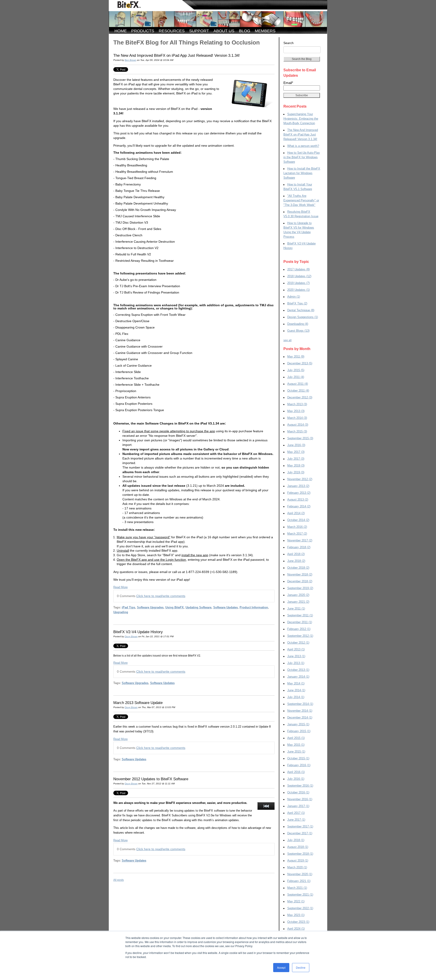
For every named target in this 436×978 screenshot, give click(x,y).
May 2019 (296, 465)
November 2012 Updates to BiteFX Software (150, 779)
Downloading (297, 324)
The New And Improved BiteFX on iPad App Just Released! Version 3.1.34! (176, 55)
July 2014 (295, 697)
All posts (118, 880)
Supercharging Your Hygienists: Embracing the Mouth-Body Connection (300, 118)
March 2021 (297, 887)
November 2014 (299, 710)
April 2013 (296, 649)
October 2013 (298, 670)
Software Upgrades (150, 607)
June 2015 (296, 751)
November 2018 (299, 574)
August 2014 (297, 424)
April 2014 (296, 513)
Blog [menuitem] (244, 31)
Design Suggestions (302, 317)
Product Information (254, 607)
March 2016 (297, 527)
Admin (293, 296)
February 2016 (298, 765)
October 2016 (298, 792)
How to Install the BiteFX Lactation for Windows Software (301, 173)
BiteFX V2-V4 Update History (138, 632)
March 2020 (297, 867)
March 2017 (297, 533)
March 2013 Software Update (138, 703)
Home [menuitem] (120, 31)
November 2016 (299, 799)
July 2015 (295, 370)
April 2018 (296, 554)
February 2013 (298, 492)
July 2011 (295, 377)
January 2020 (298, 595)
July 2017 (295, 458)
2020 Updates (298, 289)
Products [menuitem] (142, 31)
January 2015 (298, 724)
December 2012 (299, 397)
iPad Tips (128, 607)
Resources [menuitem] (172, 31)
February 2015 (298, 731)
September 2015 (300, 438)
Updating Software (198, 607)
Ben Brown (130, 60)
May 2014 (296, 683)
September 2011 (300, 615)
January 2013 (298, 486)
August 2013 (297, 499)
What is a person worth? (303, 146)
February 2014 (298, 506)
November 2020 (299, 874)
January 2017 (298, 806)
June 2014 (296, 690)
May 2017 (296, 452)
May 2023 (296, 915)
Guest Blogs (298, 330)
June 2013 (296, 656)
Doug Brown (131, 636)
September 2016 (300, 785)
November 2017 (299, 540)
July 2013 (295, 663)
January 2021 (298, 601)
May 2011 (295, 356)
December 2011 (299, 622)
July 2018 (295, 840)
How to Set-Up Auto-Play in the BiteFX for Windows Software (301, 157)
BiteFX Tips (297, 303)
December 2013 (299, 363)
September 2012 (300, 635)
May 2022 (296, 901)
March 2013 (297, 404)
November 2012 (299, 479)
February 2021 (298, 881)
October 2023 (298, 922)
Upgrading (120, 612)
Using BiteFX (174, 607)
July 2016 (295, 778)
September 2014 (300, 704)
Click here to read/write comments (160, 596)
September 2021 (300, 894)
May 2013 (296, 411)
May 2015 (296, 744)
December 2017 (299, 833)
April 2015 (296, 738)
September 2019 (300, 588)
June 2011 (296, 608)
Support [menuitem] (199, 31)
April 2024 (296, 928)
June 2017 (296, 819)
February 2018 (298, 547)
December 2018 (299, 581)
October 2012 (298, 642)
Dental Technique (300, 310)
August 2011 (297, 383)
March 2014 (297, 418)
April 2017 (296, 813)
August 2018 (297, 847)
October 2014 (298, 520)
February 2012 (298, 629)
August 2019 (297, 860)
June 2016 (296, 445)
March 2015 (297, 431)
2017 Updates (298, 269)
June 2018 (296, 561)
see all (287, 340)
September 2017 (300, 826)
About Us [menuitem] (223, 31)
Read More (120, 587)
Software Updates (225, 607)
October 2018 (298, 567)
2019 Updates (298, 283)
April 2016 (296, 772)
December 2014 (299, 717)
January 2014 (298, 676)
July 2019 (295, 472)
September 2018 (300, 853)
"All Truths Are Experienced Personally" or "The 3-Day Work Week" (301, 200)
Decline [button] (300, 967)
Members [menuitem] (265, 31)
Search (288, 43)
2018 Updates (299, 276)
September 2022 (300, 908)
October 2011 (298, 390)
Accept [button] (281, 967)
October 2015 (298, 758)
